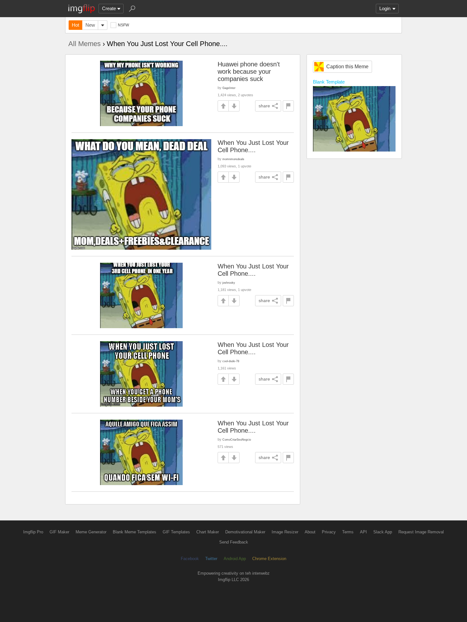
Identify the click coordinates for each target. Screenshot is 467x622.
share (264, 105)
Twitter (211, 558)
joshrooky (228, 282)
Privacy (329, 532)
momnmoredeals (233, 159)
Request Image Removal (421, 532)
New (90, 25)
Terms (348, 532)
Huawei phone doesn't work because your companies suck (249, 71)
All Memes (84, 44)
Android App (235, 558)
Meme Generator (91, 532)
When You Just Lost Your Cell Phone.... (253, 146)
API (363, 532)
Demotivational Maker (245, 532)
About (310, 532)
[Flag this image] (288, 106)
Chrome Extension (269, 558)
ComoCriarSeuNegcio (236, 439)
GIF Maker (59, 532)
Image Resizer (285, 532)
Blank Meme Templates (134, 532)
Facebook (190, 558)
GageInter (228, 88)
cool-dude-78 (230, 361)
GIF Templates (176, 532)
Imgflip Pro (33, 532)
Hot (75, 25)
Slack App (382, 532)
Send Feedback (233, 542)
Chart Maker (207, 532)
